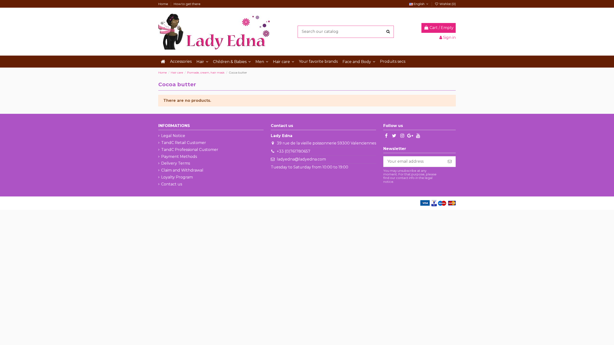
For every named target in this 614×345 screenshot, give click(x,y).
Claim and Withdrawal (182, 170)
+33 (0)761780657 (293, 151)
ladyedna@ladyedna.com (301, 159)
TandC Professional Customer (189, 149)
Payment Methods (179, 156)
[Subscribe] (449, 161)
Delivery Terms (175, 163)
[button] (202, 62)
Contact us (171, 184)
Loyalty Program (177, 177)
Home (163, 4)
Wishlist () (447, 4)
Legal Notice (173, 135)
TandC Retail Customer (183, 142)
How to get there (187, 4)
